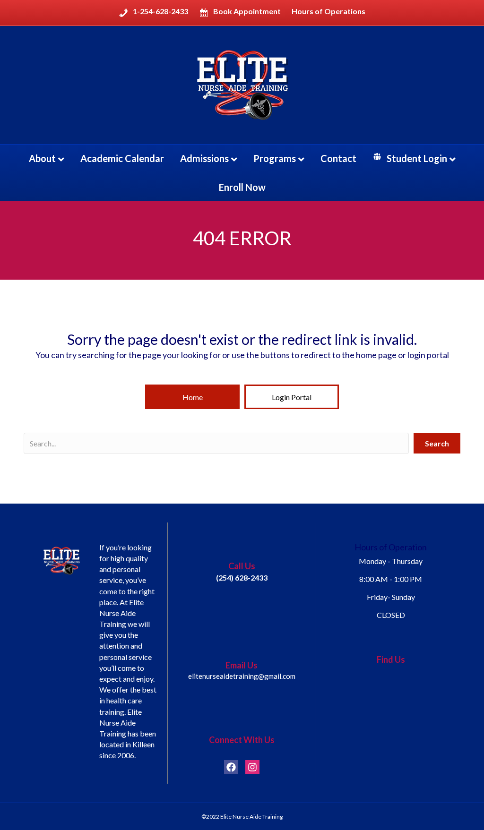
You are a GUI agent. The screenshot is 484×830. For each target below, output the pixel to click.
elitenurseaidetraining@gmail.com (241, 676)
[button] (192, 397)
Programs (274, 158)
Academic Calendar (122, 158)
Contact (338, 158)
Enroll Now (242, 187)
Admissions (204, 158)
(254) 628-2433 (242, 577)
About (42, 158)
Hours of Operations (328, 11)
